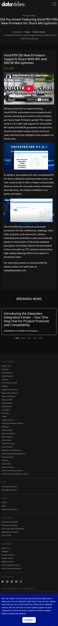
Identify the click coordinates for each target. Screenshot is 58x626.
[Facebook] (17, 582)
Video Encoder (7, 400)
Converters (6, 410)
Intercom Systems (8, 433)
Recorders (5, 413)
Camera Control (8, 467)
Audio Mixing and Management (13, 454)
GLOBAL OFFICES (8, 555)
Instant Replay (7, 403)
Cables (4, 416)
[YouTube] (22, 582)
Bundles (5, 386)
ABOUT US (6, 548)
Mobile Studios (7, 376)
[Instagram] (4, 582)
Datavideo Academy (9, 490)
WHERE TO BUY (7, 558)
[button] (17, 338)
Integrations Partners (10, 509)
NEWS (4, 506)
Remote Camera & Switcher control (15, 474)
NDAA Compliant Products (11, 568)
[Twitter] (8, 582)
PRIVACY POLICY (8, 562)
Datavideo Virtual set (9, 486)
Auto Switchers (7, 373)
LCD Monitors (7, 406)
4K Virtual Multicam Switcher (12, 423)
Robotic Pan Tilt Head (10, 393)
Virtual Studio (7, 440)
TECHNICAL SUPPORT (10, 522)
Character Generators (10, 389)
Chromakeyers (7, 447)
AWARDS (5, 551)
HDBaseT (5, 427)
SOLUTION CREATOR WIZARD (13, 529)
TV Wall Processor (8, 443)
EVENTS (5, 503)
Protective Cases (8, 457)
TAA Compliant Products (11, 565)
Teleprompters (7, 437)
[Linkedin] (13, 582)
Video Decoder (7, 430)
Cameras (5, 379)
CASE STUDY (6, 535)
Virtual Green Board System (12, 470)
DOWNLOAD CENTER (10, 525)
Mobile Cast (6, 366)
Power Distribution (9, 396)
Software (5, 460)
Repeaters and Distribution (12, 450)
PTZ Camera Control (9, 383)
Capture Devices (8, 420)
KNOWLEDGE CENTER (10, 532)
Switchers (5, 369)
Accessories (6, 464)
